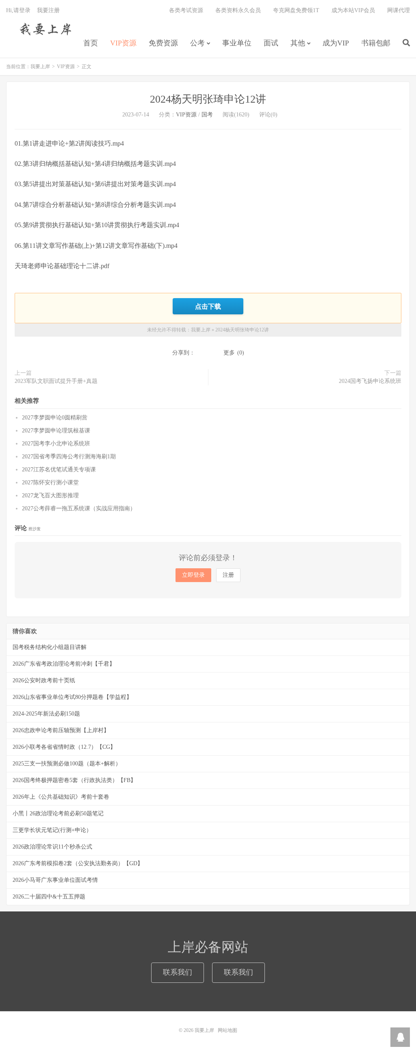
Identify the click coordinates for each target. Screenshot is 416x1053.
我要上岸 (44, 28)
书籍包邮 (375, 43)
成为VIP (336, 43)
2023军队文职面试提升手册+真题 (56, 381)
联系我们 (177, 972)
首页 (90, 43)
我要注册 (48, 10)
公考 (197, 43)
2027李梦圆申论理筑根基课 (56, 431)
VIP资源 (123, 43)
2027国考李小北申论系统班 (56, 444)
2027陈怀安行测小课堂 (50, 482)
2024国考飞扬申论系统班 (370, 381)
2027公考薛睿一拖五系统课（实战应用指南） (79, 508)
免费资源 (163, 43)
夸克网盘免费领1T (296, 10)
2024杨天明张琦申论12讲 (208, 99)
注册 (228, 575)
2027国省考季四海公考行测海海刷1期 (69, 456)
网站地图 (227, 1030)
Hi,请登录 (18, 10)
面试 (271, 43)
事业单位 (236, 43)
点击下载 (208, 306)
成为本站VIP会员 (353, 10)
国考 (207, 115)
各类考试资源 (186, 10)
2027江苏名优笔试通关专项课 (59, 469)
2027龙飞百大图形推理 (50, 495)
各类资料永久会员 (238, 10)
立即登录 (193, 575)
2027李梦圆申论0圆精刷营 (54, 418)
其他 (297, 43)
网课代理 (398, 10)
